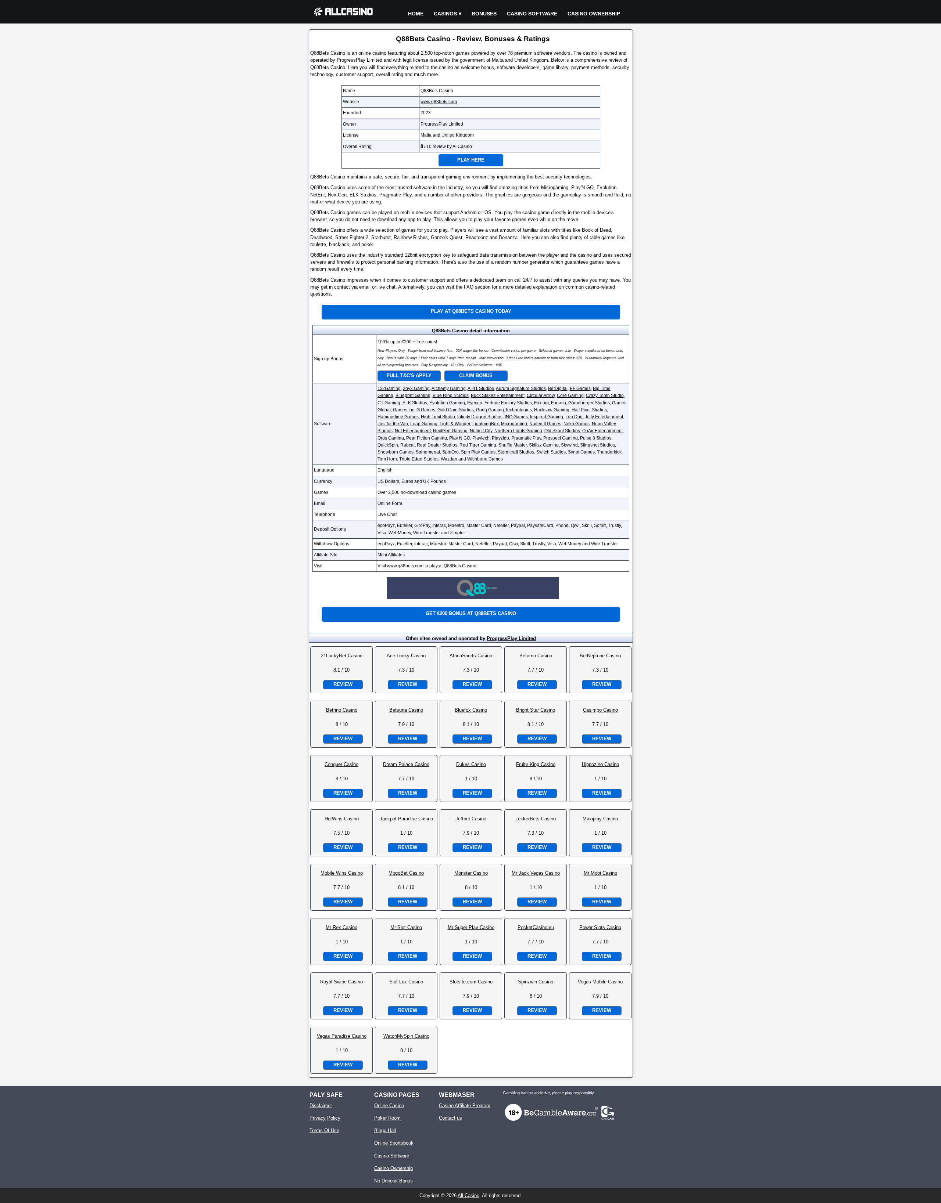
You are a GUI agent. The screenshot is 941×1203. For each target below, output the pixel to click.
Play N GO (459, 438)
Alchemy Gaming (449, 388)
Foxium (541, 402)
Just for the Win (393, 423)
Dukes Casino (471, 764)
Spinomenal (428, 452)
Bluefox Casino (471, 710)
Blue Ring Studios (451, 395)
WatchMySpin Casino (406, 1036)
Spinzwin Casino (535, 982)
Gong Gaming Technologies (504, 409)
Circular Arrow (541, 395)
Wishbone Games (485, 459)
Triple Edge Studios (419, 459)
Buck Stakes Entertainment (498, 395)
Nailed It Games (545, 423)
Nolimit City (481, 430)
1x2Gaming (389, 388)
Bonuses (484, 14)
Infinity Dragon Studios (479, 416)
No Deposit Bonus (393, 1181)
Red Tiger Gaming (477, 445)
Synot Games (581, 452)
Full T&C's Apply (409, 375)
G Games (425, 409)
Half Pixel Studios (589, 409)
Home (415, 14)
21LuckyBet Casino (341, 655)
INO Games (516, 416)
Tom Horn (387, 459)
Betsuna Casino (406, 710)
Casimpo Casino (600, 710)
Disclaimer (321, 1105)
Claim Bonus (476, 375)
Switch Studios (551, 452)
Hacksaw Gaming (551, 409)
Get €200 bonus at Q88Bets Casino (471, 613)
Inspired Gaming (546, 416)
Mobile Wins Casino (342, 873)
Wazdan (449, 459)
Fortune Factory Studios (508, 402)
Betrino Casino (341, 710)
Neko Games (576, 423)
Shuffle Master (512, 445)
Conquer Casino (341, 764)
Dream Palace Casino (406, 764)
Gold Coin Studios (455, 409)
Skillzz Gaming (544, 445)
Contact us (450, 1118)
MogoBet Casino (406, 873)
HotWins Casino (342, 818)
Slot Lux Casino (406, 982)
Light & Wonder (455, 423)
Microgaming (514, 423)
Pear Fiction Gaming (426, 438)
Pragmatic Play (526, 438)
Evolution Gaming (447, 402)
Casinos (445, 14)
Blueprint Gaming (413, 395)
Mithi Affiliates (391, 554)
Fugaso (558, 402)
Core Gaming (570, 395)
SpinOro (450, 452)
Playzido (500, 438)
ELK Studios (414, 402)
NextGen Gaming (450, 430)
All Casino (468, 1195)
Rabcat (407, 445)
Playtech (481, 438)
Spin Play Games (478, 452)
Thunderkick (609, 452)
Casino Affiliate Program (464, 1105)
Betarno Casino (535, 655)
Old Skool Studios (562, 430)
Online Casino (389, 1105)
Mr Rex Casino (341, 927)
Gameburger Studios (589, 402)
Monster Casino (471, 873)
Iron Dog (574, 416)
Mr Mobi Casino (600, 873)
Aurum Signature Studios (521, 388)
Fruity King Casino (535, 764)
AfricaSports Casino (471, 655)
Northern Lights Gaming (518, 430)
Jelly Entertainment (604, 416)
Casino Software (532, 14)
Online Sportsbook (394, 1143)
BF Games (580, 388)
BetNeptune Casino (600, 655)
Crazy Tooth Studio (605, 395)
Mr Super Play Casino (471, 927)
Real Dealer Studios (437, 445)
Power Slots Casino (600, 927)
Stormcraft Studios (516, 452)
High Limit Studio (438, 416)
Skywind (569, 445)
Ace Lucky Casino (406, 655)
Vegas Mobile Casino (600, 982)
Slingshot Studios (597, 445)
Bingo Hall (385, 1130)
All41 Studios (481, 388)
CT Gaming (389, 402)
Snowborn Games (396, 452)
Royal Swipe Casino (341, 982)
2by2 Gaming (416, 388)
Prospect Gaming (560, 438)
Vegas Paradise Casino (341, 1036)
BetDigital (558, 388)
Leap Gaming (423, 423)
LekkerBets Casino (535, 818)
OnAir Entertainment (602, 430)
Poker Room (387, 1118)
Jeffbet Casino (470, 818)
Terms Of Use (324, 1130)
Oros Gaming (391, 438)
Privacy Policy (325, 1118)
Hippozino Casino (600, 764)
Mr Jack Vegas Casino (536, 873)
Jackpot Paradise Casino (406, 818)
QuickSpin (388, 445)
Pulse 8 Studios (595, 438)
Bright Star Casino (535, 710)
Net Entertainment (413, 430)
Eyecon (474, 402)
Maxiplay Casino (600, 818)
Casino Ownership (594, 14)
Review (343, 684)
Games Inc (403, 409)
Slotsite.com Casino (471, 982)
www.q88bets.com (439, 101)
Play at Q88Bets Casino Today (471, 311)
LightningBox (485, 423)
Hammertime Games (398, 416)
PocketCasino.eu (536, 927)
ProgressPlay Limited (442, 124)
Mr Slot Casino (406, 927)
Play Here (470, 160)
